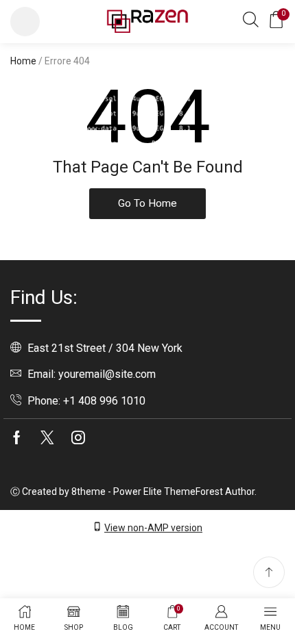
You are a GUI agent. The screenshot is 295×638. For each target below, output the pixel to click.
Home (23, 60)
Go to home (147, 203)
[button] (25, 21)
